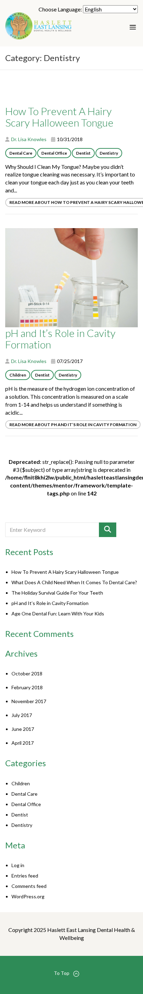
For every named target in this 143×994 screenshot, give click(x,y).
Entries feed (24, 876)
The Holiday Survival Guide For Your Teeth (57, 593)
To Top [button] (61, 973)
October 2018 (26, 673)
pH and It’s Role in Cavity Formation (50, 603)
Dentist (83, 153)
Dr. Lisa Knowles (29, 139)
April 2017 (22, 743)
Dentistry (109, 153)
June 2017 (22, 729)
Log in (17, 865)
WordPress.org (27, 896)
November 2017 (28, 701)
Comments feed (29, 886)
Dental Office (54, 153)
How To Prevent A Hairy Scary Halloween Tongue (65, 572)
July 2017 (21, 715)
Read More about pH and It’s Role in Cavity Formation (72, 424)
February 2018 (27, 687)
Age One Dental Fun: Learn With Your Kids (57, 613)
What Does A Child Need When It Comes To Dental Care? (74, 582)
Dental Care (20, 153)
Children (17, 375)
